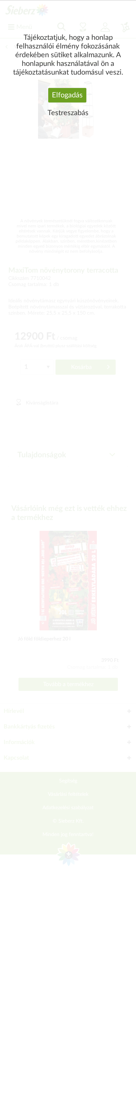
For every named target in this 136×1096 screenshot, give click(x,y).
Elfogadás (67, 95)
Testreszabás (68, 113)
